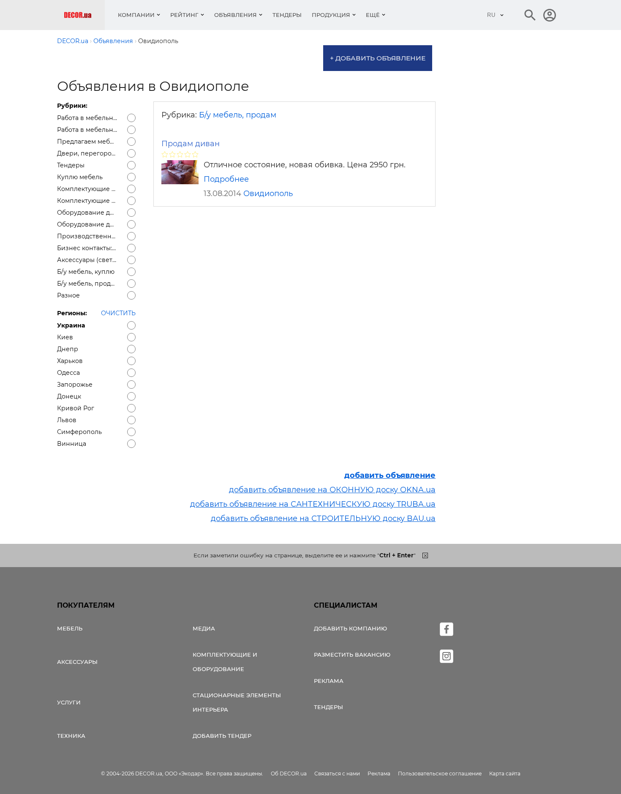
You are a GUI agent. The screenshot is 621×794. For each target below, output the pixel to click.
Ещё (373, 14)
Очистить (118, 313)
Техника (71, 735)
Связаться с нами (337, 773)
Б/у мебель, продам (237, 115)
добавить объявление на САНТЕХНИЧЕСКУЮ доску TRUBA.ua (313, 504)
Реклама (328, 680)
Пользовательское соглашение (440, 773)
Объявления (235, 14)
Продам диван (190, 143)
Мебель (69, 628)
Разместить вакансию (352, 654)
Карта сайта (504, 773)
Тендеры (287, 14)
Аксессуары (77, 661)
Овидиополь (268, 193)
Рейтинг (184, 14)
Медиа (204, 628)
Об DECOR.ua (289, 773)
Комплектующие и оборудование (225, 661)
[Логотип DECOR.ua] (84, 15)
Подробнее (226, 179)
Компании (136, 14)
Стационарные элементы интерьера (237, 702)
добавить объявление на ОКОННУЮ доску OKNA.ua (332, 489)
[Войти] (549, 15)
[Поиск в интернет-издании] (530, 15)
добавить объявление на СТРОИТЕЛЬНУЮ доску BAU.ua (323, 518)
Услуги (69, 702)
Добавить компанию (350, 628)
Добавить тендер (222, 735)
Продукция (331, 14)
